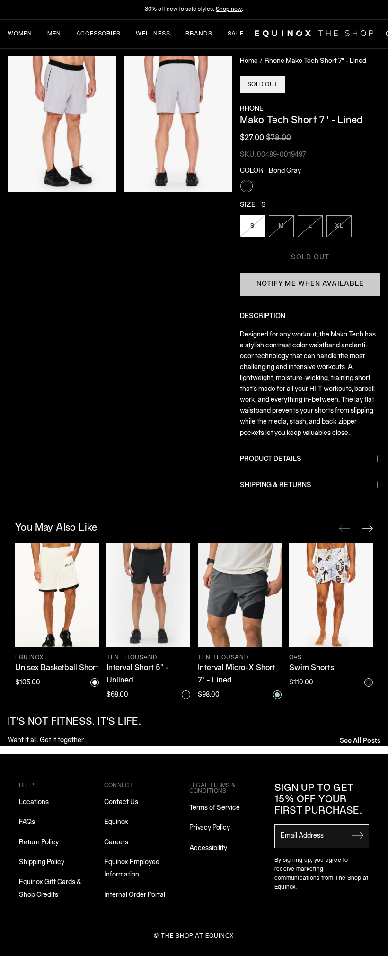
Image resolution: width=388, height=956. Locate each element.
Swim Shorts (311, 668)
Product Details (270, 459)
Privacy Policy (209, 828)
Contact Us (121, 802)
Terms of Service (214, 808)
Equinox (116, 822)
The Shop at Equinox (197, 935)
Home (249, 61)
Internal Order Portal (134, 895)
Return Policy (39, 843)
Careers (116, 843)
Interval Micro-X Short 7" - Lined (236, 674)
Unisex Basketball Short (56, 668)
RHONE (252, 109)
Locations (34, 802)
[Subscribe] (357, 835)
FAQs (27, 822)
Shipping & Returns (275, 485)
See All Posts (360, 739)
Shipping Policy (41, 862)
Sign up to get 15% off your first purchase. (318, 799)
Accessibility (208, 848)
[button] (62, 124)
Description (262, 316)
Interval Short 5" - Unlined (137, 674)
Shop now (229, 9)
